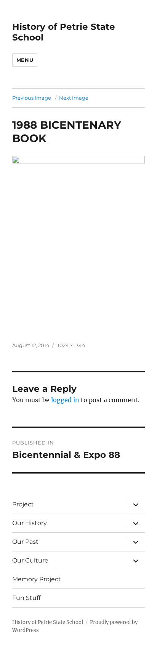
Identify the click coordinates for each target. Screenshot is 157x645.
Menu (24, 60)
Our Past (25, 541)
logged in (65, 400)
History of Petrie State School (47, 622)
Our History (29, 523)
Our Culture (30, 560)
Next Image (73, 98)
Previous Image (31, 98)
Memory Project (36, 579)
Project (23, 504)
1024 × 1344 (71, 345)
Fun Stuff (26, 597)
